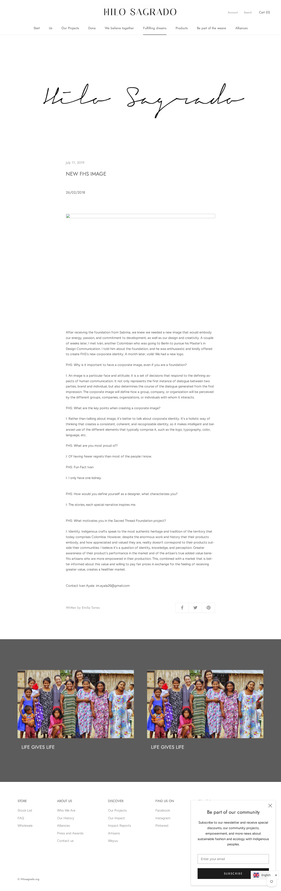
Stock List (25, 810)
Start (37, 28)
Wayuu (113, 841)
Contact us (65, 841)
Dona (91, 28)
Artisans (114, 833)
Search (248, 12)
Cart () (264, 12)
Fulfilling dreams (154, 28)
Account (233, 12)
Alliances (241, 28)
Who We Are (66, 810)
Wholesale (25, 826)
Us (50, 28)
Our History (65, 818)
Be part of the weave (211, 28)
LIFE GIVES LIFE (38, 747)
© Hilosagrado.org (28, 879)
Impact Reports (119, 826)
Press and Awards (70, 833)
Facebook (162, 810)
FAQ (21, 818)
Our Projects (70, 28)
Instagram (162, 818)
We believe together (119, 28)
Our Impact (116, 818)
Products (182, 28)
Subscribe (233, 873)
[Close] (270, 806)
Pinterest (162, 826)
